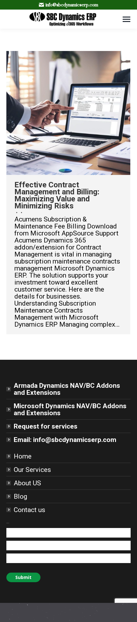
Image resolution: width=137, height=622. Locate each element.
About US (27, 483)
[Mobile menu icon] (126, 19)
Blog (20, 496)
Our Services (32, 469)
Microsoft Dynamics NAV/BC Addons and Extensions (70, 409)
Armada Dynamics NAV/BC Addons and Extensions (67, 389)
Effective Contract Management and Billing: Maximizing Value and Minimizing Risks (56, 195)
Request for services (45, 426)
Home (23, 456)
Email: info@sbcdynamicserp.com (65, 439)
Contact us (29, 509)
